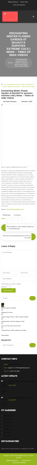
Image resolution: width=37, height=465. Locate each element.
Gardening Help (7, 422)
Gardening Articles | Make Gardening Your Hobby (13, 330)
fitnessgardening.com (12, 364)
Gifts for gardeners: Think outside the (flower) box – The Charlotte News (20, 227)
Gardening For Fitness (7, 312)
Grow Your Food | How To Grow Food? (11, 325)
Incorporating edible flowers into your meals (21, 397)
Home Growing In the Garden (8, 308)
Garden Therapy (7, 419)
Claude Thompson (11, 101)
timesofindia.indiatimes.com (15, 209)
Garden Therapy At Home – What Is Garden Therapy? (14, 317)
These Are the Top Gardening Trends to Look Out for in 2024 (17, 237)
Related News (7, 215)
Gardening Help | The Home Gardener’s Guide (12, 321)
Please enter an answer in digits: (11, 284)
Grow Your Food (7, 425)
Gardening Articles (8, 429)
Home (10, 63)
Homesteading (5, 335)
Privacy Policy (24, 2)
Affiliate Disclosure (13, 2)
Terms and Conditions (19, 5)
